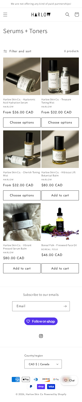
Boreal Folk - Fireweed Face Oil (59, 245)
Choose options (22, 122)
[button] (5, 14)
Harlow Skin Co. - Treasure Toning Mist (56, 101)
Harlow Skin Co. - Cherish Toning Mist (21, 174)
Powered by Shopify (55, 394)
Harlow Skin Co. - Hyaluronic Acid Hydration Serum (19, 101)
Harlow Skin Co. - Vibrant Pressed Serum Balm (17, 247)
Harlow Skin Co (34, 394)
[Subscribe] (65, 306)
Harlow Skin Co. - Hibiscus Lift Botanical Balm (58, 174)
